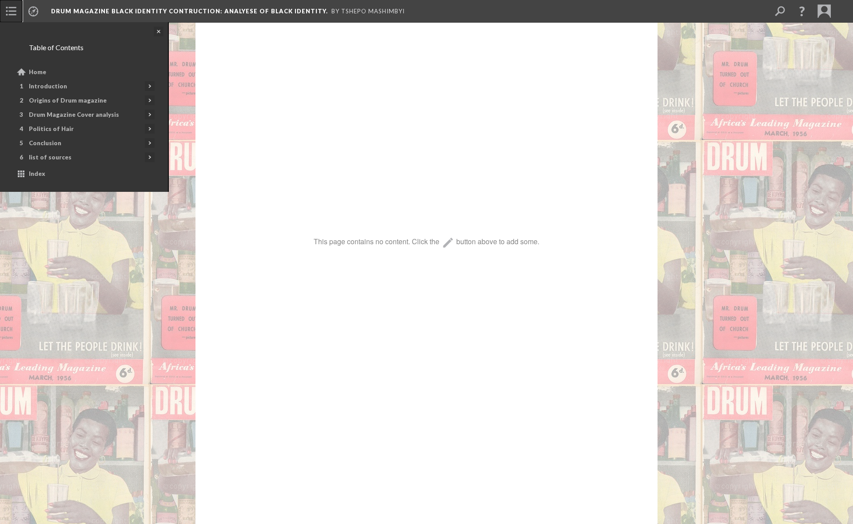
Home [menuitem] (37, 71)
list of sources (50, 157)
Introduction (48, 86)
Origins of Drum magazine (68, 100)
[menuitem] (11, 11)
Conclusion (45, 143)
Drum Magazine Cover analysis (74, 114)
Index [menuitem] (37, 173)
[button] (802, 11)
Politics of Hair (51, 128)
